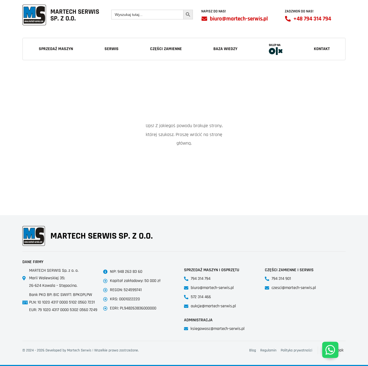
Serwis (112, 49)
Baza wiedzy (225, 49)
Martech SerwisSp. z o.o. (74, 15)
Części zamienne (166, 49)
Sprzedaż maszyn (56, 49)
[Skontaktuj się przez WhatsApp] (330, 350)
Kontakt (322, 49)
